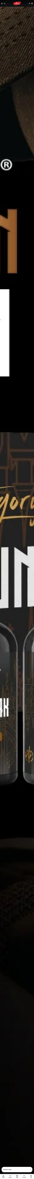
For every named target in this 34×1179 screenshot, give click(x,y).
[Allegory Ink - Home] (17, 3)
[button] (2, 3)
